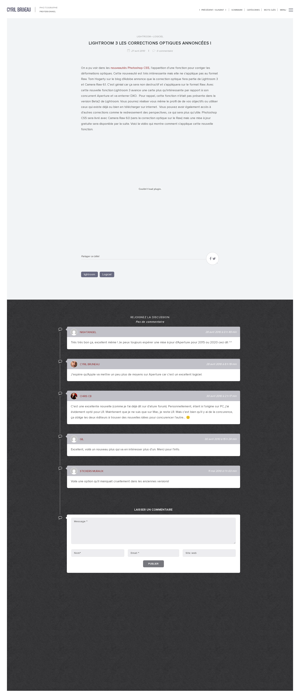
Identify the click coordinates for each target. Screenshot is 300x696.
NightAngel (88, 332)
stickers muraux (91, 471)
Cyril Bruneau (90, 364)
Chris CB (85, 396)
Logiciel (158, 36)
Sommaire (237, 10)
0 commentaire (165, 51)
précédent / (208, 10)
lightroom (144, 36)
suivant (219, 10)
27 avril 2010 (138, 51)
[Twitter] (214, 259)
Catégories (253, 10)
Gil (82, 439)
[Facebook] (210, 259)
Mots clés (270, 10)
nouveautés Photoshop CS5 (130, 68)
